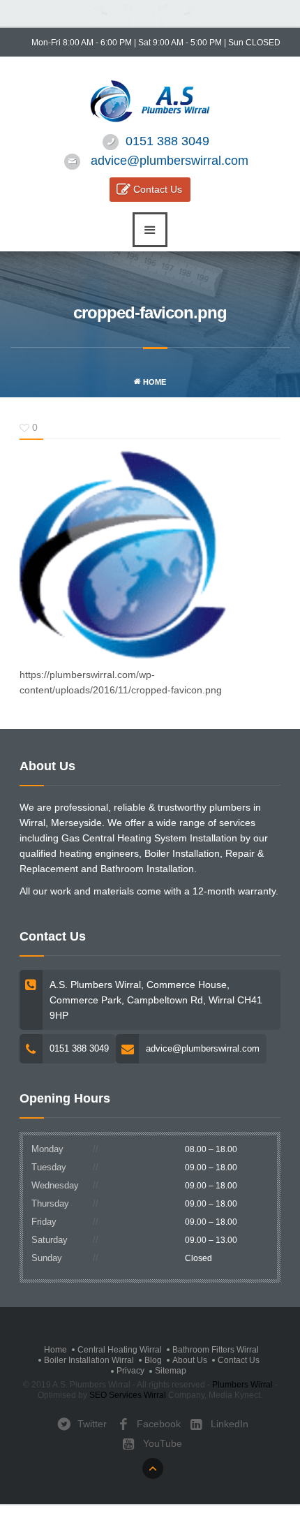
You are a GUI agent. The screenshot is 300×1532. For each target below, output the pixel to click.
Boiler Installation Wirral (89, 1360)
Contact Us (157, 189)
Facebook (157, 1423)
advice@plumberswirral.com (169, 161)
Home (153, 382)
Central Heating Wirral (119, 1350)
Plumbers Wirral (242, 1385)
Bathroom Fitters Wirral (215, 1350)
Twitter (91, 1423)
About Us (189, 1360)
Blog (153, 1360)
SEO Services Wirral (127, 1395)
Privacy (130, 1371)
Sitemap (170, 1371)
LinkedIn (228, 1423)
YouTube (161, 1443)
